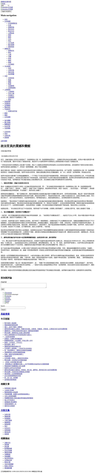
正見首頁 (7, 131)
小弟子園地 (8, 420)
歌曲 (9, 80)
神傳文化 (7, 48)
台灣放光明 (8, 460)
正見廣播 (7, 117)
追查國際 (7, 456)
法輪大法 (7, 442)
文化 (9, 39)
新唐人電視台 (8, 466)
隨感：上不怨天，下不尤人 (13, 342)
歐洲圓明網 (8, 448)
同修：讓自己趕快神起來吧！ (14, 354)
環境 (9, 35)
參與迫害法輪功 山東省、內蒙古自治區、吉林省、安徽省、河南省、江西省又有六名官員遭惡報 (35, 329)
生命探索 (7, 101)
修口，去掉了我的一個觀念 (13, 327)
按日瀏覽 (7, 120)
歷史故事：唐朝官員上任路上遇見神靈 (17, 333)
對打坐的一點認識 (10, 323)
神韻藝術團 (8, 468)
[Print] (6, 303)
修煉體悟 (7, 422)
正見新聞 (7, 21)
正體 (2, 141)
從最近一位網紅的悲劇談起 (13, 338)
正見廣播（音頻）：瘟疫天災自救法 (16, 358)
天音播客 (7, 128)
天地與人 (11, 95)
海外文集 (11, 72)
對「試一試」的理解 (11, 377)
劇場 (5, 113)
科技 (9, 58)
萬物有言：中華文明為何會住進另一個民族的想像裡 (21, 331)
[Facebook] (8, 293)
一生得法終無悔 (9, 336)
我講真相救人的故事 (11, 392)
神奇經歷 (7, 424)
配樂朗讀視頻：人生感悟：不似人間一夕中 (18, 340)
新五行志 (11, 31)
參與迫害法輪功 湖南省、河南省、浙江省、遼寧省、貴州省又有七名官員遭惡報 (30, 370)
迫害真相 (7, 430)
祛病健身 (7, 418)
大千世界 (11, 43)
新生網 (6, 446)
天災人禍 (11, 93)
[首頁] (3, 3)
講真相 (6, 137)
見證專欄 (11, 74)
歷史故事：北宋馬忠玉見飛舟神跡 (15, 360)
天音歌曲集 (12, 87)
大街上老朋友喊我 (10, 396)
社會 (9, 25)
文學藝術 (7, 105)
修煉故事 (7, 416)
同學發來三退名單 (10, 388)
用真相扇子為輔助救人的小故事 (14, 366)
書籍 (5, 115)
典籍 (9, 62)
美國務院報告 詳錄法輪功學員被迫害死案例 (18, 398)
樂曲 (9, 82)
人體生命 (11, 33)
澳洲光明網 (8, 452)
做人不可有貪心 (9, 400)
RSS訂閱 (7, 126)
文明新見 (7, 103)
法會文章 (7, 414)
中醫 (9, 56)
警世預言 (7, 107)
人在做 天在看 (9, 390)
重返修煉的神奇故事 (11, 325)
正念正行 (7, 428)
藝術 (9, 37)
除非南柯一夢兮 (9, 344)
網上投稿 (7, 122)
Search (3, 306)
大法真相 (7, 66)
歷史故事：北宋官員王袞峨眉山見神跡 (17, 372)
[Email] (6, 301)
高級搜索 (5, 314)
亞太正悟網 (8, 450)
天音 (5, 76)
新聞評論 (11, 27)
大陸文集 (11, 70)
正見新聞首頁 (12, 23)
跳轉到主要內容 (6, 1)
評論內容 (4, 282)
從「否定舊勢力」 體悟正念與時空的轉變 (18, 350)
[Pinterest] (7, 299)
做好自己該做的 (9, 406)
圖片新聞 (11, 45)
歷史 (9, 52)
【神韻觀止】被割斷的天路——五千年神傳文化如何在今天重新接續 (26, 364)
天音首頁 (11, 78)
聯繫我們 (7, 124)
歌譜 (9, 84)
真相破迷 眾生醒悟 (10, 402)
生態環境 (11, 97)
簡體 (5, 141)
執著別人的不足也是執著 (12, 368)
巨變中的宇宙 (12, 111)
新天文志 (11, 29)
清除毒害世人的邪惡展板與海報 (14, 352)
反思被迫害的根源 (10, 379)
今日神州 (11, 64)
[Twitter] (7, 298)
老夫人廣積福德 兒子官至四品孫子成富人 (18, 335)
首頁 (5, 19)
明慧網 (6, 444)
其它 (9, 99)
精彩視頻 (11, 46)
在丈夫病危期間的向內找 (12, 376)
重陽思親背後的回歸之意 (12, 346)
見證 (9, 68)
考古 (9, 41)
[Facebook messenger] (11, 294)
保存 (2, 289)
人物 (9, 54)
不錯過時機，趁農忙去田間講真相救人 (17, 394)
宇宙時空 (7, 109)
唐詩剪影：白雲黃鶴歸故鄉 (13, 374)
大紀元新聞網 (8, 464)
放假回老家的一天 (10, 404)
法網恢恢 (7, 454)
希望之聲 (7, 462)
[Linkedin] (7, 296)
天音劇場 (11, 86)
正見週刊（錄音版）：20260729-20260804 (18, 348)
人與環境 (7, 89)
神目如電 (7, 432)
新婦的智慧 (8, 356)
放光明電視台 (8, 458)
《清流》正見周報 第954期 (13, 362)
